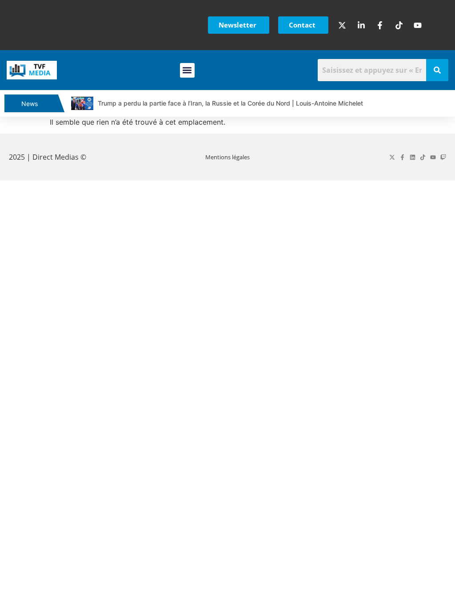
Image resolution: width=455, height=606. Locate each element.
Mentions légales (227, 157)
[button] (187, 70)
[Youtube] (433, 157)
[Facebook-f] (402, 157)
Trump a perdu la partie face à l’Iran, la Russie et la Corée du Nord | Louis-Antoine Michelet (230, 103)
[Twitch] (443, 157)
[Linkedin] (412, 157)
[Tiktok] (423, 157)
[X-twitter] (392, 157)
